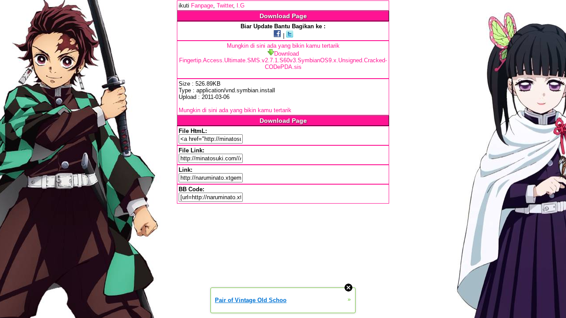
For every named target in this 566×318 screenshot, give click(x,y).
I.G (241, 5)
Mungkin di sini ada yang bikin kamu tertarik (283, 45)
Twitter (225, 5)
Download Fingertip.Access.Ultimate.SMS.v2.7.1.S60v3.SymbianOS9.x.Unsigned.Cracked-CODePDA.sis (283, 60)
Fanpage (202, 5)
